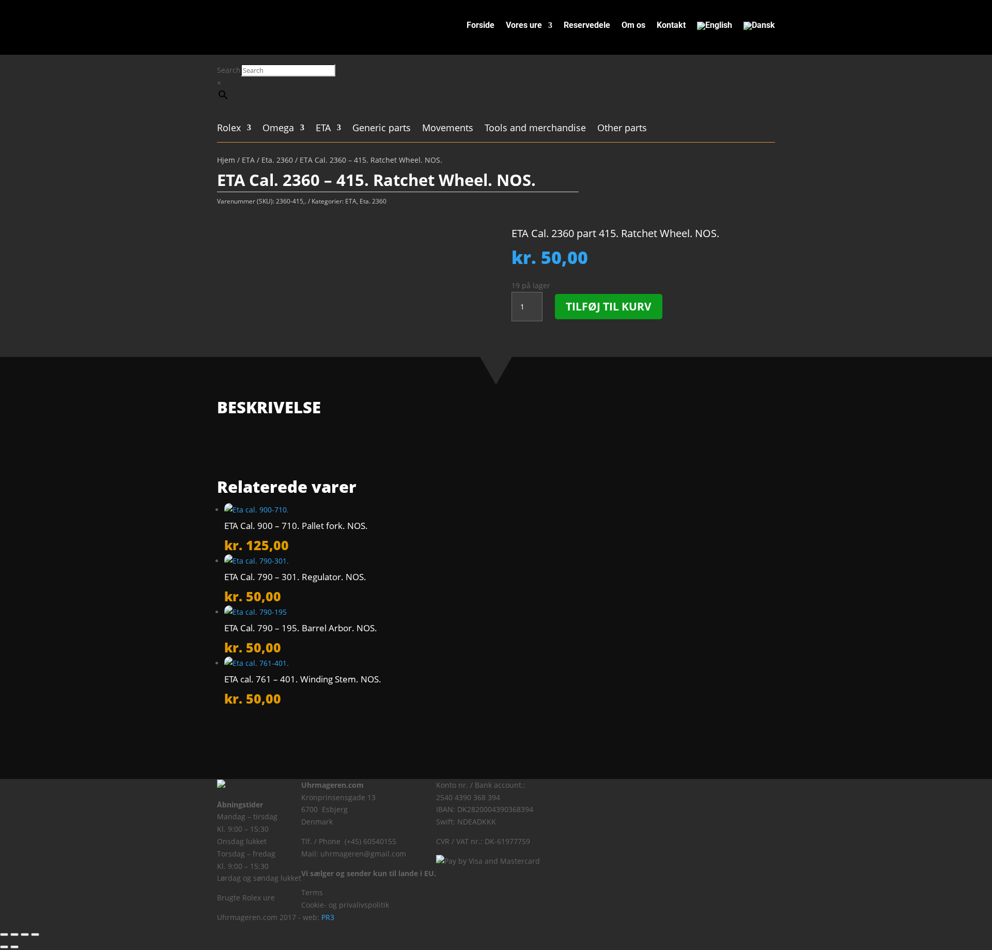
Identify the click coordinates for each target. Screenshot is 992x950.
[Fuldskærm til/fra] (14, 934)
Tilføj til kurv (609, 306)
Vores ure (524, 26)
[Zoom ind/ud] (4, 934)
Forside (480, 26)
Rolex (229, 129)
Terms (312, 892)
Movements (447, 129)
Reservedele (587, 26)
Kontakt (671, 26)
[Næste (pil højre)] (14, 946)
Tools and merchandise (535, 129)
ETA (323, 129)
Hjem (226, 160)
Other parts (622, 129)
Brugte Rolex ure (246, 897)
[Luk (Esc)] (35, 934)
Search (229, 70)
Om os (633, 26)
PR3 (327, 917)
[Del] (25, 934)
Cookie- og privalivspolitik (345, 905)
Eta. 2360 (277, 160)
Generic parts (381, 129)
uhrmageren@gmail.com (363, 854)
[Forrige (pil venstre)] (4, 946)
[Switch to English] (714, 28)
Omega (278, 129)
